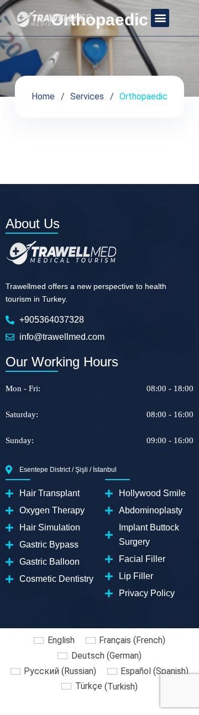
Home (43, 96)
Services (87, 96)
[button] (160, 18)
